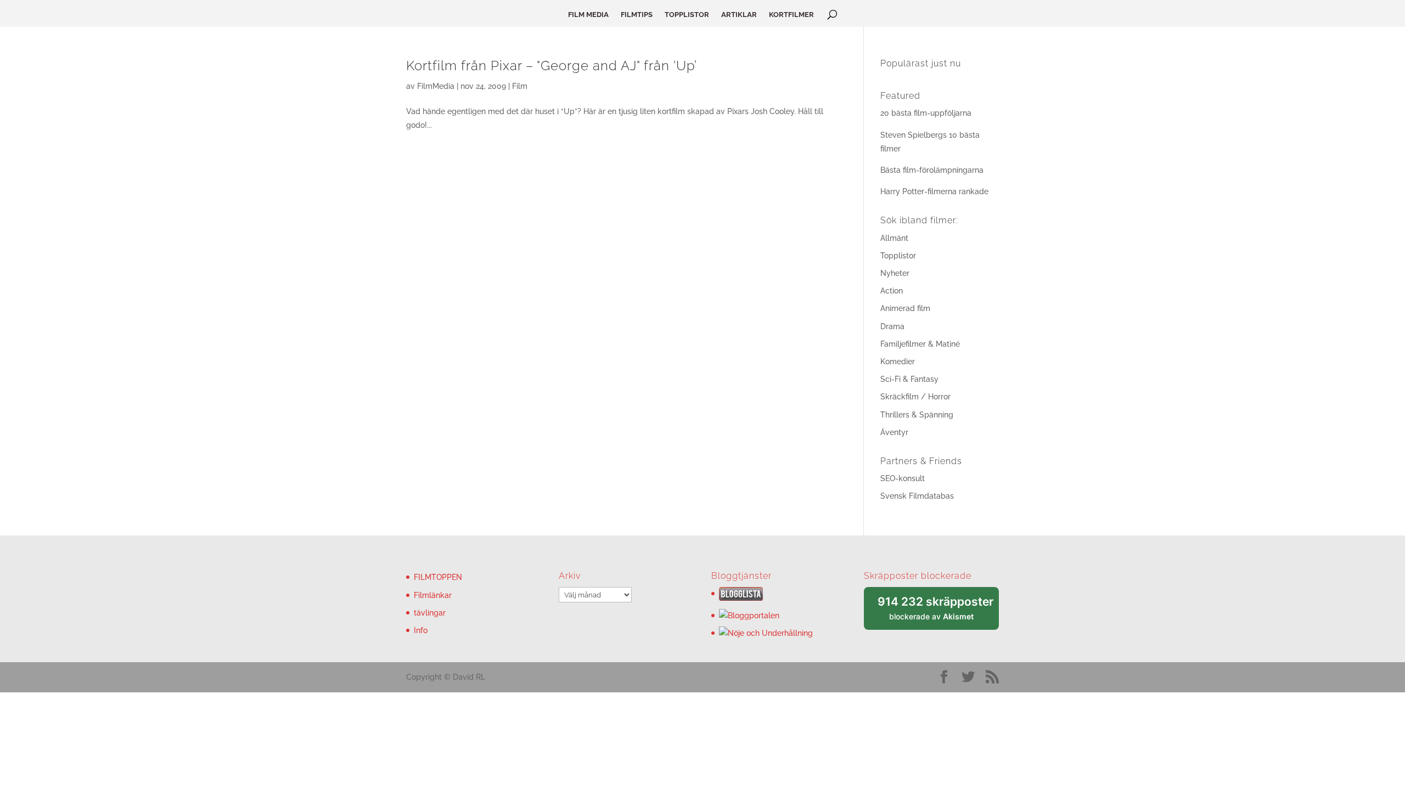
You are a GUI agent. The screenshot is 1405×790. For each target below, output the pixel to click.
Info (421, 630)
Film (519, 86)
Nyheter (894, 273)
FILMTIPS (637, 15)
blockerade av (938, 612)
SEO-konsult (902, 478)
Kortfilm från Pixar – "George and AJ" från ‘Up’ (551, 66)
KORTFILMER (791, 15)
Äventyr (894, 432)
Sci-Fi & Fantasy (909, 379)
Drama (892, 326)
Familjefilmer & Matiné (920, 344)
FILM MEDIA (588, 15)
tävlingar (430, 612)
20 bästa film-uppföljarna (925, 113)
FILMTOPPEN (438, 577)
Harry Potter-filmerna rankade (934, 191)
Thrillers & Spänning (916, 414)
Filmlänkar (433, 595)
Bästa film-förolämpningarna (932, 170)
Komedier (897, 361)
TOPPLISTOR (687, 15)
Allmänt (894, 238)
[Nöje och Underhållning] (766, 633)
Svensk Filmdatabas (917, 496)
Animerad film (905, 308)
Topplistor (898, 255)
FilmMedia (435, 86)
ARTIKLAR (739, 15)
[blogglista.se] (741, 598)
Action (891, 290)
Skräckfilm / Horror (915, 396)
